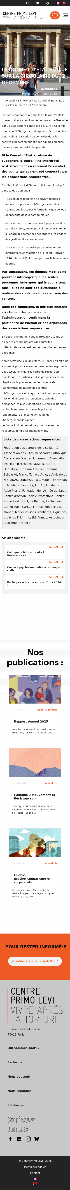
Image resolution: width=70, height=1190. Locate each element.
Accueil (10, 100)
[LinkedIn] (19, 1138)
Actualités (49, 89)
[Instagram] (28, 1138)
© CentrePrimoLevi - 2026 (35, 1161)
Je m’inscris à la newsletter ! (35, 961)
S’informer (24, 100)
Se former (16, 1062)
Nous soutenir (19, 1076)
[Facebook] (10, 1138)
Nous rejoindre (19, 1091)
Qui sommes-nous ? (23, 1048)
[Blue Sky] (36, 1138)
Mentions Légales (35, 1167)
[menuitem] (58, 3)
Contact (35, 1173)
